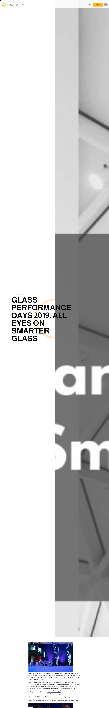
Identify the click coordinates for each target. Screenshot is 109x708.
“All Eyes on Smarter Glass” (54, 692)
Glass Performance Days (35, 673)
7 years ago (20, 294)
